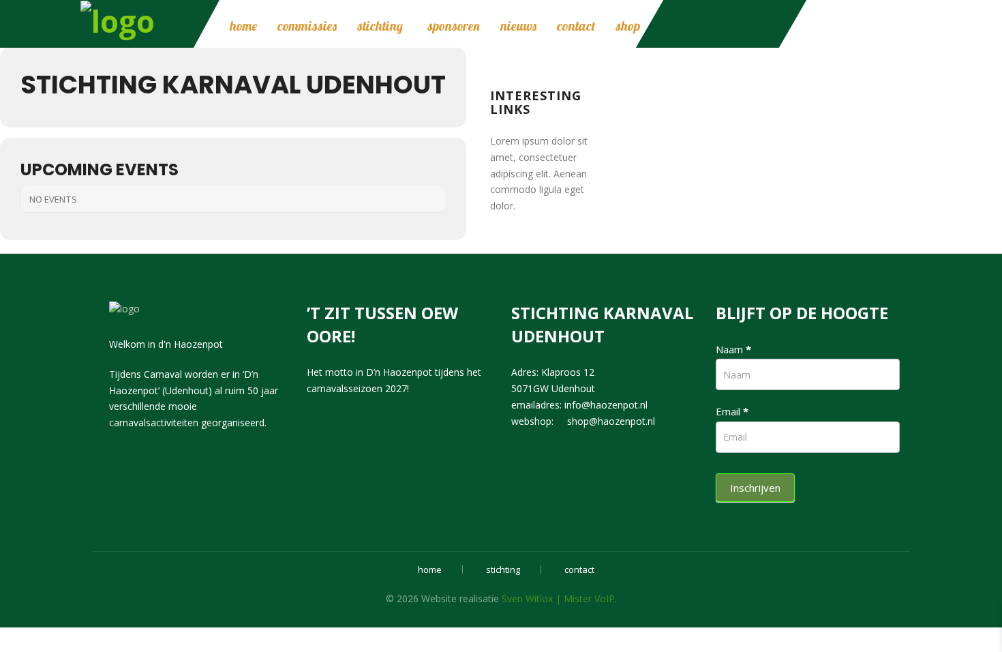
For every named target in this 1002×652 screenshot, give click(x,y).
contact (576, 26)
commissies (307, 26)
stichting (380, 26)
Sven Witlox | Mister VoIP (558, 598)
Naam (733, 349)
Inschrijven (755, 487)
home (243, 26)
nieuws (518, 26)
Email (732, 411)
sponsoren (453, 26)
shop (628, 26)
